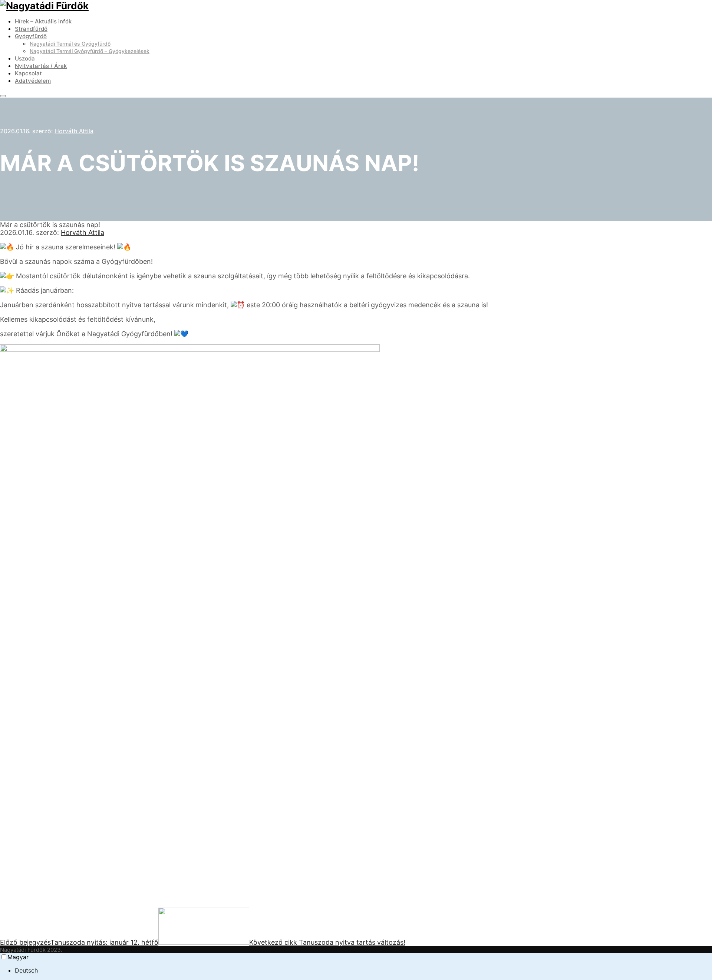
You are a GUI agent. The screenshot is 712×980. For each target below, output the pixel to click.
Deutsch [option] (26, 970)
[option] (363, 970)
